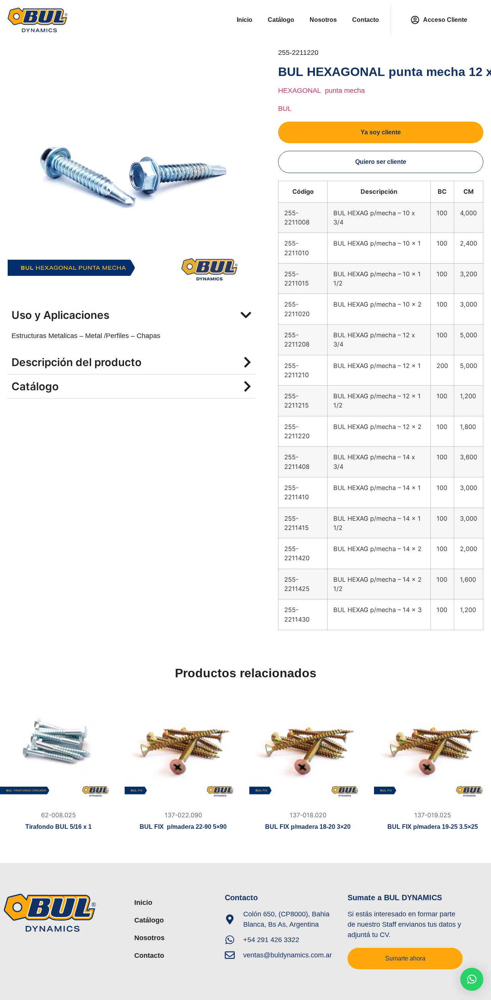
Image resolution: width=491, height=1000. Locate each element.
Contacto (365, 20)
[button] (471, 979)
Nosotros (323, 20)
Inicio (244, 20)
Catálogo (281, 20)
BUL (285, 108)
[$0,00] (58, 748)
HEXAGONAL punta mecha (321, 90)
